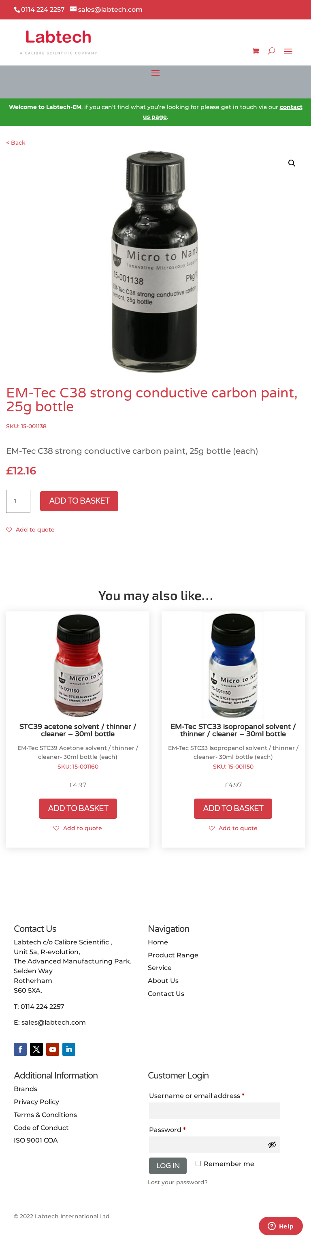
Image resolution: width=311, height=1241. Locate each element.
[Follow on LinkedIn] (68, 1049)
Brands (25, 1089)
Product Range (173, 955)
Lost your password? (178, 1182)
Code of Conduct (41, 1128)
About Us (163, 981)
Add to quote (35, 529)
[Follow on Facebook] (20, 1049)
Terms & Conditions (45, 1115)
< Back (16, 142)
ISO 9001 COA (36, 1140)
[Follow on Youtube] (52, 1049)
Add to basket (79, 501)
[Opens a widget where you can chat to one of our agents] (280, 1227)
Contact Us (166, 993)
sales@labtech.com (53, 1022)
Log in (167, 1165)
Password (182, 1130)
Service (160, 968)
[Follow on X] (36, 1049)
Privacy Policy (36, 1102)
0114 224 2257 (42, 1006)
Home (158, 942)
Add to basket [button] (78, 809)
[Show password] (272, 1144)
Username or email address (212, 1095)
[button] (292, 163)
